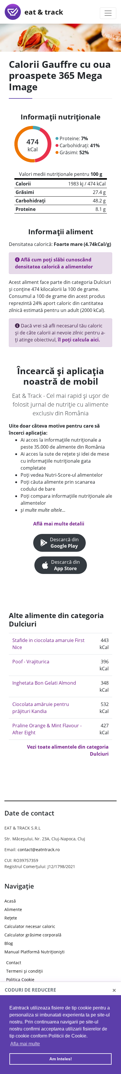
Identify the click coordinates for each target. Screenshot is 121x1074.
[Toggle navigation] (108, 13)
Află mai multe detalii (58, 523)
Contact (13, 962)
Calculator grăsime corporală (32, 935)
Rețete (10, 918)
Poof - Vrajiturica (30, 661)
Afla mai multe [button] (25, 1043)
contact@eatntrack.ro (39, 849)
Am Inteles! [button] (60, 1058)
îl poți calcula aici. (79, 339)
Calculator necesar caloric (29, 926)
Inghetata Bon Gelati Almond (44, 683)
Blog (8, 943)
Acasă (10, 901)
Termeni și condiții (24, 971)
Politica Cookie (20, 979)
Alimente (13, 909)
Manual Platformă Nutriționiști (34, 952)
